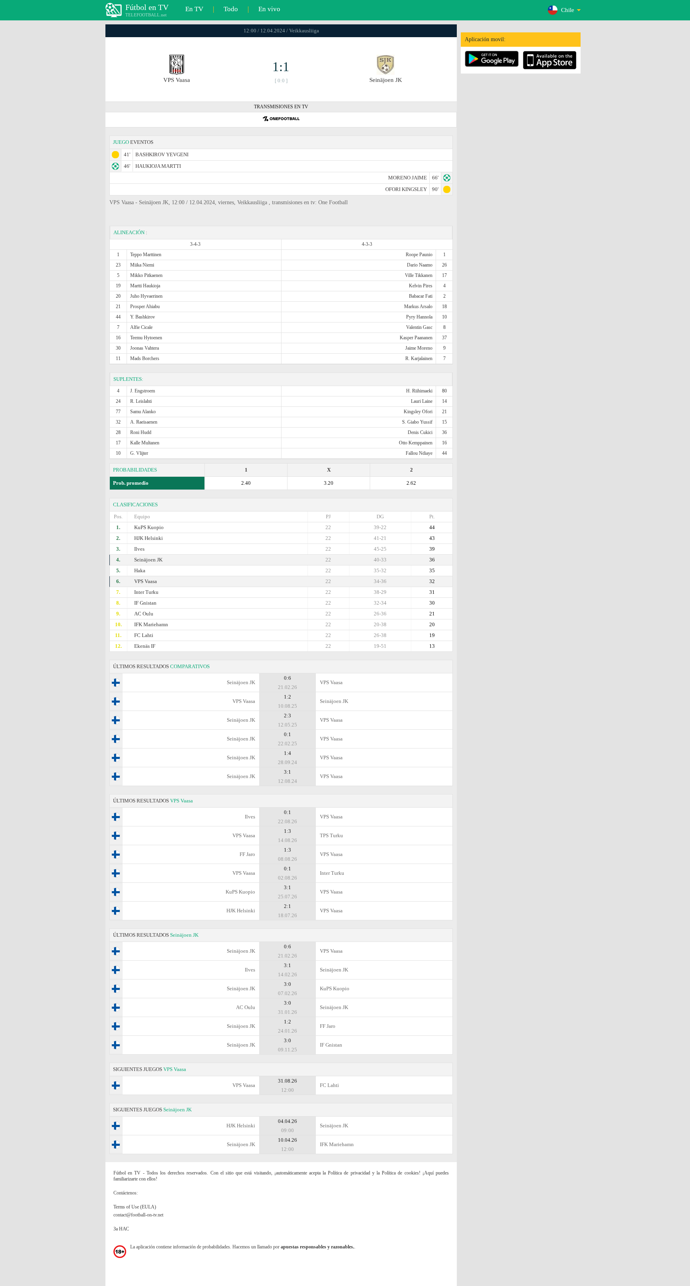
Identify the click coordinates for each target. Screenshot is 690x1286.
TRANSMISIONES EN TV (281, 106)
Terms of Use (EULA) (134, 1207)
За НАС (121, 1229)
